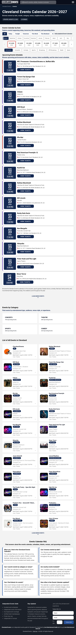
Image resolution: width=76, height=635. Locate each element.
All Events (8, 50)
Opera (68, 50)
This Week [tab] (35, 34)
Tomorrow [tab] (26, 34)
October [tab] (20, 38)
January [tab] (40, 38)
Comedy (26, 50)
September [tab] (12, 38)
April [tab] (61, 38)
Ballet (61, 50)
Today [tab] (10, 34)
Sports (34, 50)
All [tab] (4, 34)
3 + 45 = (54, 622)
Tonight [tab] (17, 34)
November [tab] (26, 38)
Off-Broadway (53, 50)
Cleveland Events (6, 6)
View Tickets (25, 70)
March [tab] (54, 38)
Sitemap (35, 631)
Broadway (42, 50)
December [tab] (33, 38)
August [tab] (5, 38)
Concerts (17, 50)
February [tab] (47, 38)
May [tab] (68, 38)
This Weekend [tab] (45, 34)
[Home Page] (10, 2)
